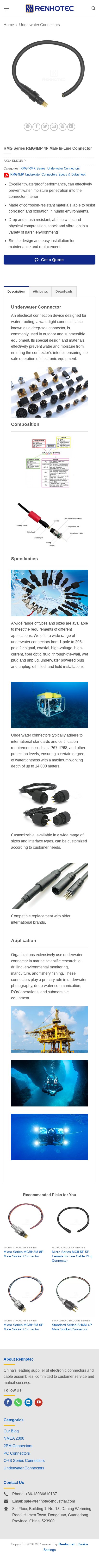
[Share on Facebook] (36, 127)
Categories (14, 1420)
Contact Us (14, 1483)
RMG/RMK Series (32, 168)
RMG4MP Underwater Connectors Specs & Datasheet (48, 174)
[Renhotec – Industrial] (49, 8)
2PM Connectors (18, 1446)
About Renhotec (19, 1359)
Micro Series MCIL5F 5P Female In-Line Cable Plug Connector (72, 1256)
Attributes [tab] (40, 291)
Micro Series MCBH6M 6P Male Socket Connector (23, 1327)
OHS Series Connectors (24, 1461)
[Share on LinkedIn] (71, 127)
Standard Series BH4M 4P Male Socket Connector (72, 1327)
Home (9, 25)
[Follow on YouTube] (39, 1402)
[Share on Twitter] (45, 127)
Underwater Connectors (39, 25)
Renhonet (67, 1544)
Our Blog (11, 1431)
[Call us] (18, 1402)
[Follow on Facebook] (8, 1402)
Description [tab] (16, 291)
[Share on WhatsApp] (28, 127)
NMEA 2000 (14, 1438)
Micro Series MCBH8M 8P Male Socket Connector (23, 1254)
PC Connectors (17, 1453)
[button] (6, 8)
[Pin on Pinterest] (63, 127)
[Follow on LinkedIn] (28, 1402)
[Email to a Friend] (54, 127)
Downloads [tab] (64, 291)
